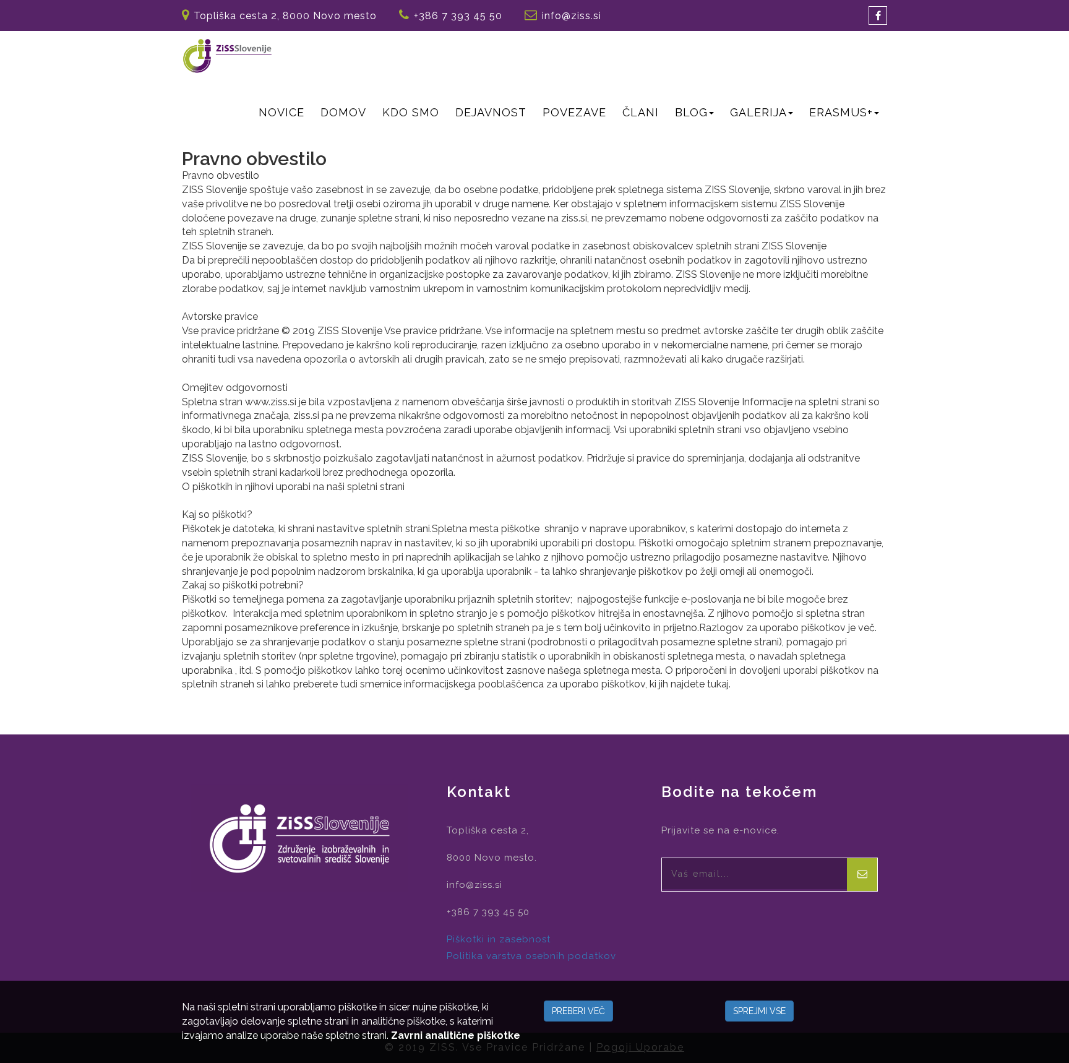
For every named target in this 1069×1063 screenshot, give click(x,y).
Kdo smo (410, 112)
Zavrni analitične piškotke (455, 1035)
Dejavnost (490, 112)
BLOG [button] (691, 112)
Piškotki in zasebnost (499, 939)
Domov (343, 112)
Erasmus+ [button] (841, 112)
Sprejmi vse (759, 1011)
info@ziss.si (571, 16)
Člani (640, 112)
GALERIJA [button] (758, 112)
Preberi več (578, 1011)
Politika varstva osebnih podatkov (531, 956)
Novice (281, 112)
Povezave (574, 112)
